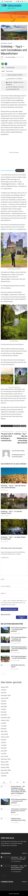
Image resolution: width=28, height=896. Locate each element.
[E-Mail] (26, 1)
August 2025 (4, 687)
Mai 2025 (3, 692)
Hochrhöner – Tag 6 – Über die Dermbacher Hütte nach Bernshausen (19, 867)
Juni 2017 (3, 753)
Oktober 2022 (5, 720)
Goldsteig (4, 43)
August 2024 (4, 698)
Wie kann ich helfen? (21, 617)
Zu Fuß (10, 43)
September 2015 (6, 759)
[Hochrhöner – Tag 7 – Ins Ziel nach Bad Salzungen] (5, 857)
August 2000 (4, 773)
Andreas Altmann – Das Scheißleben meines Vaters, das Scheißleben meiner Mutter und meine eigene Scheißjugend (18, 790)
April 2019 (4, 751)
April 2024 (4, 706)
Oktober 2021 (5, 737)
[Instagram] (24, 1)
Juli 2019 (3, 742)
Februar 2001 (5, 764)
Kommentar (5, 557)
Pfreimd (15, 229)
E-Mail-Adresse (6, 586)
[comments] (17, 782)
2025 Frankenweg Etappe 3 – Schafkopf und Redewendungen (19, 639)
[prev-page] (2, 674)
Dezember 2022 (5, 717)
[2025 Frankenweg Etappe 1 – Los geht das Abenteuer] (5, 656)
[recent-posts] (10, 782)
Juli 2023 (3, 709)
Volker (23, 426)
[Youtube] (18, 1)
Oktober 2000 (5, 767)
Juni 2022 (3, 726)
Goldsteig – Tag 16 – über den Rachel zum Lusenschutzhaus (13, 486)
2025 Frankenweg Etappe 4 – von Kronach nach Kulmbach (19, 629)
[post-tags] (24, 782)
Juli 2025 (3, 690)
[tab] (4, 782)
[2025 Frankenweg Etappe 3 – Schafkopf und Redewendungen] (5, 637)
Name (3, 579)
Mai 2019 (3, 748)
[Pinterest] (23, 1)
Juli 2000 (3, 776)
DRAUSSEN (14, 5)
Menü (24, 17)
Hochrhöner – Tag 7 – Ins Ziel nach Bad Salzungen (18, 858)
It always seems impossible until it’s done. (18, 819)
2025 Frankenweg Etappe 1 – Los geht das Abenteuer (19, 657)
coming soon (7, 882)
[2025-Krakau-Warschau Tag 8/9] (5, 665)
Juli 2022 (3, 723)
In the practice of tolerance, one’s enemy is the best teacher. (19, 810)
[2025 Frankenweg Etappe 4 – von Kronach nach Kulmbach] (5, 628)
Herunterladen (19, 170)
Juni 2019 (3, 745)
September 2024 (6, 695)
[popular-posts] (4, 782)
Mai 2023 (3, 712)
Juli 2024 (3, 701)
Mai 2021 (3, 740)
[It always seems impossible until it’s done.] (5, 818)
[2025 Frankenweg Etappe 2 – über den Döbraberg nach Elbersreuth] (5, 647)
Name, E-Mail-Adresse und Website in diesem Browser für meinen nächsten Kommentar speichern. (13, 602)
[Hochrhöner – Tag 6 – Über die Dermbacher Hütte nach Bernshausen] (5, 866)
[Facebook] (16, 1)
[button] (2, 64)
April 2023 (4, 715)
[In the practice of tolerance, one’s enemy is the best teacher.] (5, 809)
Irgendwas (6, 853)
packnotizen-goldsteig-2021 (7, 170)
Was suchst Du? (5, 614)
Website (3, 593)
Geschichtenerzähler (10, 57)
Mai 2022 (3, 728)
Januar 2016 (4, 756)
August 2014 (4, 762)
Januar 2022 (4, 734)
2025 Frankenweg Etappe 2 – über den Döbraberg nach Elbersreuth (19, 648)
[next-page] (4, 674)
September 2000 (6, 770)
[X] (20, 1)
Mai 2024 (3, 704)
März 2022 (4, 731)
